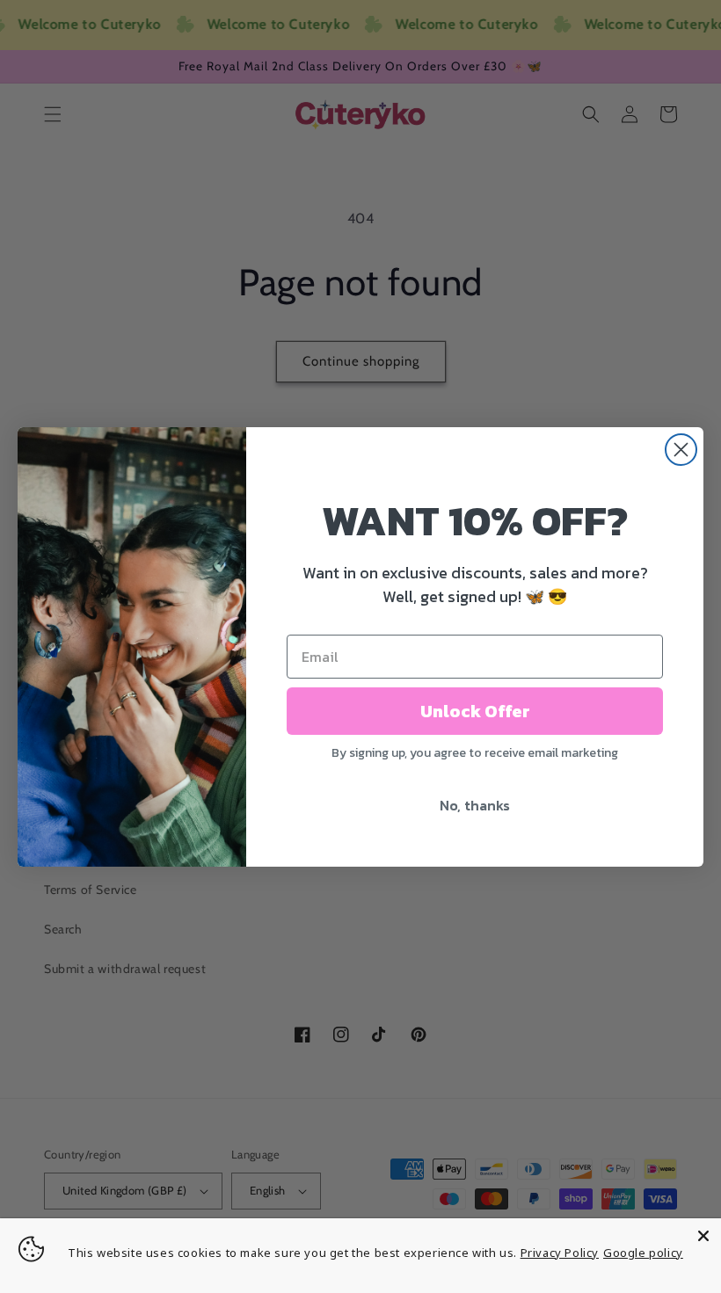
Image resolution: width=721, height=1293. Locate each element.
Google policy (643, 1252)
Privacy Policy (560, 1252)
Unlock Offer (475, 711)
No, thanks (475, 805)
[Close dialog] (681, 449)
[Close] (703, 1236)
